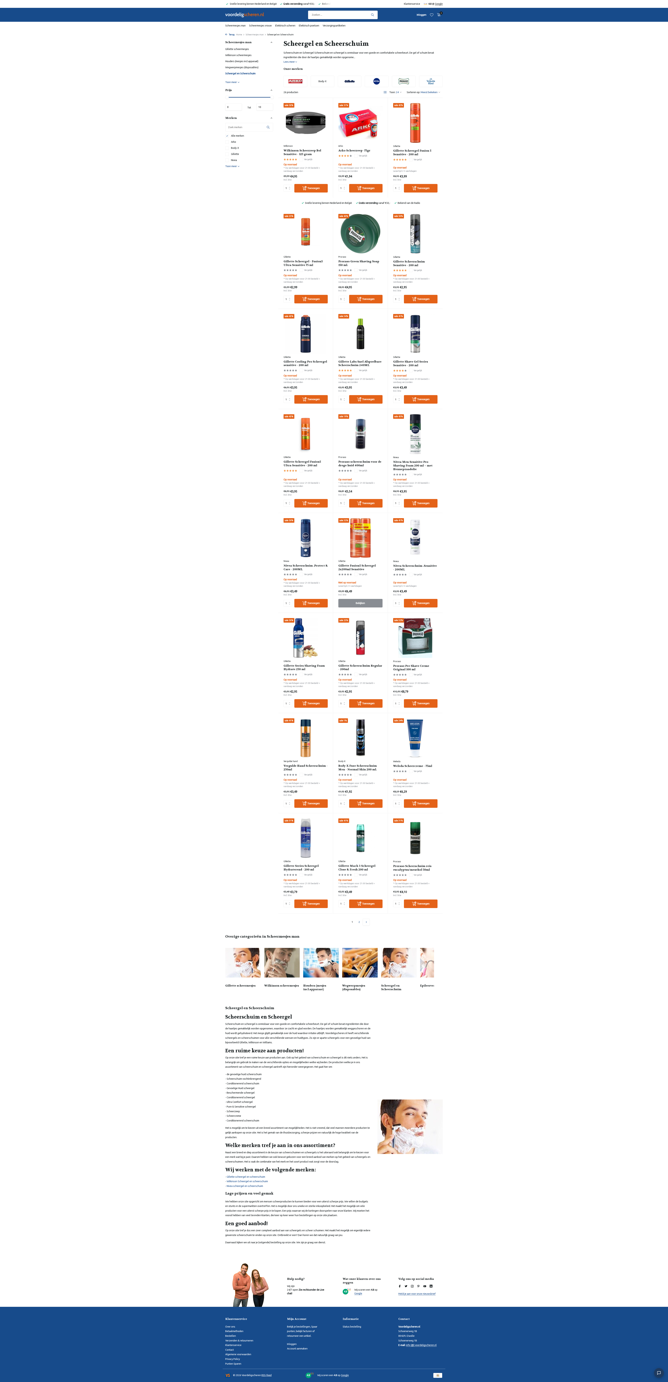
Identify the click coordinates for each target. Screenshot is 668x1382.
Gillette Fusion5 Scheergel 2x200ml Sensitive (357, 567)
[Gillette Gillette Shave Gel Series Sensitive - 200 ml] (415, 334)
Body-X (234, 148)
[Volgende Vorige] (366, 922)
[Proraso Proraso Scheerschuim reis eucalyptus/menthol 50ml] (415, 838)
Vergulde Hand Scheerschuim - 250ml (306, 767)
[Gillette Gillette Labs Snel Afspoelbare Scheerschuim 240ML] (360, 334)
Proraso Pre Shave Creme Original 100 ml (411, 667)
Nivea (233, 160)
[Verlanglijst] (432, 15)
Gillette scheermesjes (237, 49)
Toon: (392, 92)
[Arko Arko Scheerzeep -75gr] (360, 123)
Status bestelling (352, 1326)
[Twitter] (406, 1286)
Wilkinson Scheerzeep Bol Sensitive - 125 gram (302, 152)
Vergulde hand (291, 761)
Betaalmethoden (234, 1331)
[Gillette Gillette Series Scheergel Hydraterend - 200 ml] (306, 838)
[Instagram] (412, 1286)
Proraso (342, 257)
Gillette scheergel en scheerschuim (246, 1176)
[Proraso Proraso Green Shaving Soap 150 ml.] (360, 233)
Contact (229, 1349)
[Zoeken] (372, 15)
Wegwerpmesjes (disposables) (242, 67)
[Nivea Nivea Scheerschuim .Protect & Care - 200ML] (306, 538)
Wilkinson (288, 146)
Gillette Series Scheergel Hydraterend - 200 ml (301, 867)
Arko (233, 141)
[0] (438, 15)
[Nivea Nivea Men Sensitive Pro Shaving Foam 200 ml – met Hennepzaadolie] (415, 434)
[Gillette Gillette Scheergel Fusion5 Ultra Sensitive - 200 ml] (306, 434)
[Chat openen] (659, 1373)
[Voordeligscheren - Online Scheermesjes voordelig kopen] (248, 15)
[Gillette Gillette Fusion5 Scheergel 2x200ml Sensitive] (360, 538)
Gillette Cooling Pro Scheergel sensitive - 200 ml (305, 363)
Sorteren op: (413, 92)
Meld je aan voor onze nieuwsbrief (417, 1293)
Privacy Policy (232, 1359)
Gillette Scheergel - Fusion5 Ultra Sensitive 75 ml (303, 263)
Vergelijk (308, 159)
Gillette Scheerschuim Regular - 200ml (360, 667)
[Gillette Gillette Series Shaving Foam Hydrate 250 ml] (306, 638)
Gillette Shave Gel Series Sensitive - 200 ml (410, 363)
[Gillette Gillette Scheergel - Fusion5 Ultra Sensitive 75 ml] (306, 233)
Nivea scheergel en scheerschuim (245, 1186)
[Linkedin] (431, 1286)
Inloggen (292, 1344)
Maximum (264, 107)
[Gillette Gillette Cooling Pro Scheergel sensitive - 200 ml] (306, 334)
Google (439, 3)
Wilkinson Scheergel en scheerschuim (247, 1181)
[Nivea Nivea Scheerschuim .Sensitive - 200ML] (415, 538)
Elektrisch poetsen (309, 25)
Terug (231, 34)
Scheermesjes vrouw (260, 25)
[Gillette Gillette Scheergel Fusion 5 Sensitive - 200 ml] (415, 123)
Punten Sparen (233, 1363)
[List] (385, 92)
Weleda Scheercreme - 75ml (412, 766)
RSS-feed (266, 1375)
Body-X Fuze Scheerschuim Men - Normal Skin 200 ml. (357, 767)
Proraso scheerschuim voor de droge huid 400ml (359, 463)
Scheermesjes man (235, 25)
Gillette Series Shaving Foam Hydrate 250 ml (304, 667)
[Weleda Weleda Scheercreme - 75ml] (415, 738)
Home (239, 34)
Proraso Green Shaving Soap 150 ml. (358, 263)
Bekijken (360, 603)
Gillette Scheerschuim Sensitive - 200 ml (409, 263)
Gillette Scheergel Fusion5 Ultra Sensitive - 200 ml (302, 463)
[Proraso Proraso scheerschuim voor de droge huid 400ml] (360, 434)
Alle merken (237, 135)
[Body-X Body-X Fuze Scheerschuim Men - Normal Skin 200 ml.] (360, 738)
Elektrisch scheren (285, 25)
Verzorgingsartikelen (334, 25)
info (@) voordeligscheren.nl (421, 1345)
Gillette (234, 154)
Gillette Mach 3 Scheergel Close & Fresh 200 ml (356, 867)
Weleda (396, 761)
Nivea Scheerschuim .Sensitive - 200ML (415, 567)
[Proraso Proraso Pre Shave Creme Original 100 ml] (415, 638)
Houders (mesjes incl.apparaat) (241, 61)
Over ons (230, 1326)
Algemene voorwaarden (238, 1354)
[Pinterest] (418, 1286)
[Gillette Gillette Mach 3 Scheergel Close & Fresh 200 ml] (360, 838)
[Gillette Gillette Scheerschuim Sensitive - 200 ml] (415, 234)
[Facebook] (399, 1286)
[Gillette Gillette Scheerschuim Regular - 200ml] (360, 638)
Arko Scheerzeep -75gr (354, 150)
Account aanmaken (297, 1348)
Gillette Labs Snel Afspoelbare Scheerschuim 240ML (359, 363)
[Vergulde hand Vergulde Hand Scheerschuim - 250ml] (306, 738)
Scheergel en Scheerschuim (240, 73)
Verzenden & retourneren (239, 1340)
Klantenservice (412, 3)
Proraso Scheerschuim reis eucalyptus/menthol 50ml (412, 867)
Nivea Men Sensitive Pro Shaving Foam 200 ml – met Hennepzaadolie (412, 465)
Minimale (233, 107)
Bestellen (230, 1335)
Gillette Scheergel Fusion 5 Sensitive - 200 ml (412, 152)
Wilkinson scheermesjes (238, 55)
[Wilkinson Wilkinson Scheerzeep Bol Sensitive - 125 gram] (306, 123)
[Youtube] (424, 1286)
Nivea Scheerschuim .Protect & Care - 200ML (306, 567)
